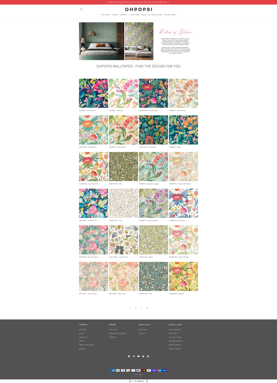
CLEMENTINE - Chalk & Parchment (179, 184)
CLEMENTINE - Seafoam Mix (88, 147)
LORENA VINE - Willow (146, 257)
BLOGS (81, 333)
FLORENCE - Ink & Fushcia (87, 110)
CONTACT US (83, 337)
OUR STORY (83, 330)
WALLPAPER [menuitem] (105, 14)
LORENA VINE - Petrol (145, 294)
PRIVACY (82, 341)
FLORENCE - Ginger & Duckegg (148, 184)
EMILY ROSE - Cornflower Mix (88, 220)
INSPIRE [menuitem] (123, 14)
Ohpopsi (140, 374)
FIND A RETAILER (174, 330)
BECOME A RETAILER (176, 341)
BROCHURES (173, 333)
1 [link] (129, 307)
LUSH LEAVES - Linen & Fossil (118, 257)
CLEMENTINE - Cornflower (177, 220)
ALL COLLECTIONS (175, 337)
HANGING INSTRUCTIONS (117, 333)
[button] (81, 9)
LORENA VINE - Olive (115, 184)
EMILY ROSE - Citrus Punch (117, 294)
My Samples (139, 381)
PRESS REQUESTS (175, 345)
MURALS (142, 333)
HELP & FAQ (113, 330)
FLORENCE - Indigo (175, 147)
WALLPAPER (143, 330)
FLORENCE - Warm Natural (177, 110)
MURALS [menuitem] (115, 14)
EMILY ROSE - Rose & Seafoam (88, 257)
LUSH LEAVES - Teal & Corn (147, 147)
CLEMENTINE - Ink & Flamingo (148, 110)
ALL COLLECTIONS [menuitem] (155, 14)
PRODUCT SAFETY (175, 349)
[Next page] (147, 307)
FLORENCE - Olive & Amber (117, 147)
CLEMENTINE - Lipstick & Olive (88, 184)
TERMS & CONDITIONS (86, 345)
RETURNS (82, 349)
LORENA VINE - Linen (115, 220)
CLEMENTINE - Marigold (176, 294)
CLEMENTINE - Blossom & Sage (179, 257)
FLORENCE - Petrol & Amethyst (148, 220)
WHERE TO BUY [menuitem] (170, 14)
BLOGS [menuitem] (144, 14)
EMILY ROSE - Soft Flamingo (88, 294)
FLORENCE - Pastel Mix (116, 110)
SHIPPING (112, 337)
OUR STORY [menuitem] (135, 14)
